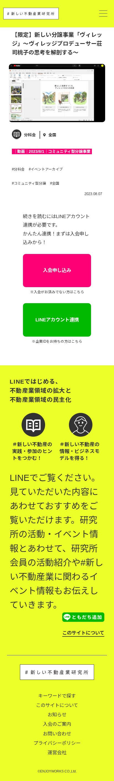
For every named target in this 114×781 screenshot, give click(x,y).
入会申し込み (57, 270)
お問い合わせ (57, 734)
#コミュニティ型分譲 (29, 183)
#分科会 (18, 169)
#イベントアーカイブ (46, 169)
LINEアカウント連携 (57, 320)
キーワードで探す (57, 696)
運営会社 (57, 752)
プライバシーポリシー (57, 743)
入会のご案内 (57, 724)
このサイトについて (83, 633)
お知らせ (57, 714)
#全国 (54, 183)
